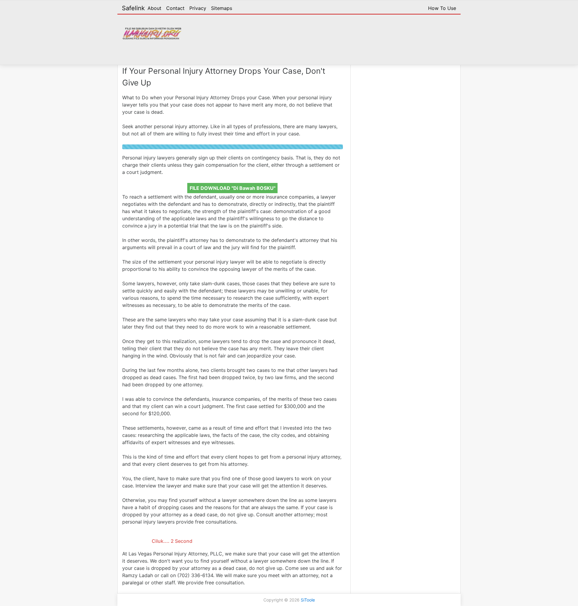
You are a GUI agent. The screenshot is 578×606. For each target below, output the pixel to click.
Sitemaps (221, 8)
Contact (175, 8)
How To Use (442, 8)
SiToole (308, 599)
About (154, 8)
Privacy (197, 8)
